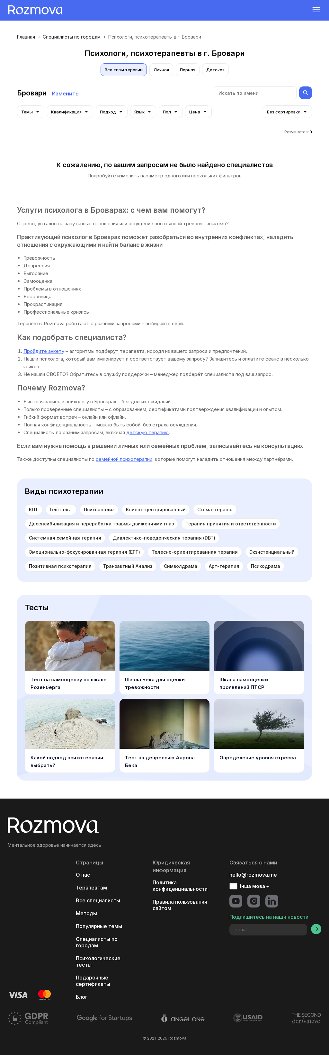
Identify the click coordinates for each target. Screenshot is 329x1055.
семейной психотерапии (124, 459)
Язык (139, 111)
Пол (167, 111)
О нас (83, 875)
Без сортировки (283, 111)
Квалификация (66, 111)
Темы (27, 111)
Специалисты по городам (72, 37)
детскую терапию (147, 432)
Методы (86, 913)
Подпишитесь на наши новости (268, 917)
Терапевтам (91, 887)
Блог (81, 997)
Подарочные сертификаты (93, 980)
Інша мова (252, 886)
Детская (215, 69)
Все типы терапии (124, 69)
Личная (161, 69)
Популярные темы (99, 926)
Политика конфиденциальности (180, 885)
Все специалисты (98, 900)
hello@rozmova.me (253, 875)
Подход (108, 111)
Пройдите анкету (43, 351)
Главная (26, 37)
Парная (187, 69)
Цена (194, 111)
